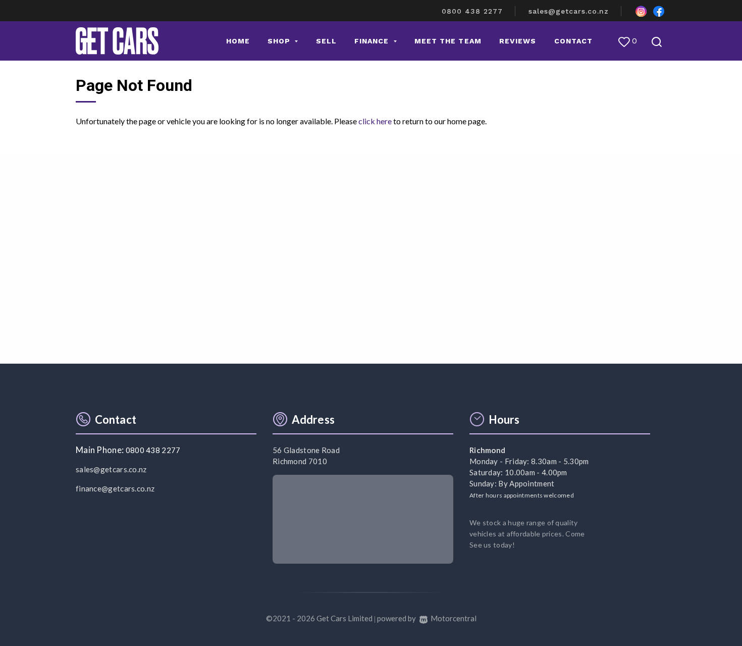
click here (375, 121)
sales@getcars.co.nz (568, 11)
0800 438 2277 (472, 11)
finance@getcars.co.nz (115, 488)
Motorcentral (453, 618)
